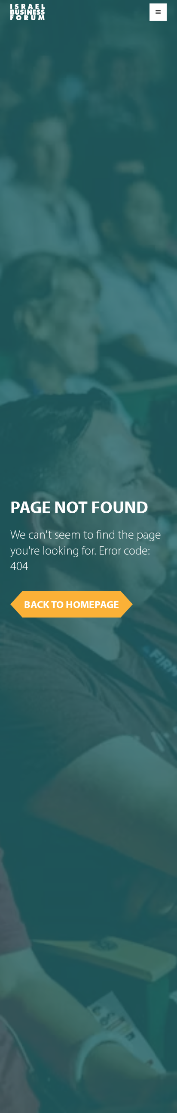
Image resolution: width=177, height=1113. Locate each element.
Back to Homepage (71, 604)
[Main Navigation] (27, 12)
